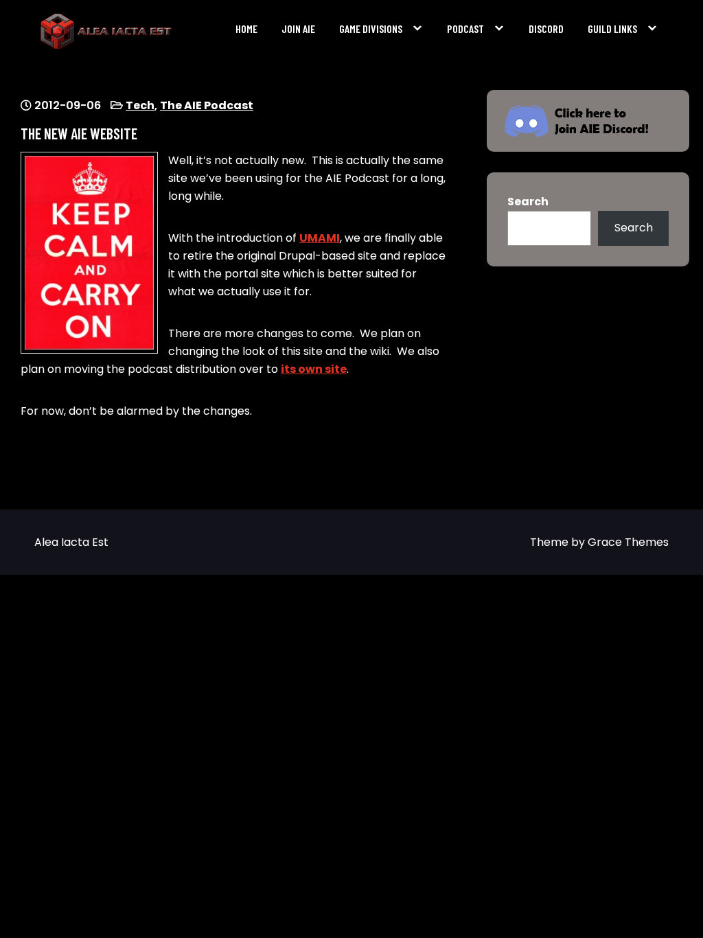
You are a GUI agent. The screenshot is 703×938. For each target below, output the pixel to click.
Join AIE (298, 28)
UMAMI (319, 238)
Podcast (465, 28)
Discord (546, 28)
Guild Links (612, 28)
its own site (314, 369)
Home (246, 28)
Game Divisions (370, 28)
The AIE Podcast (206, 105)
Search (528, 201)
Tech (140, 105)
